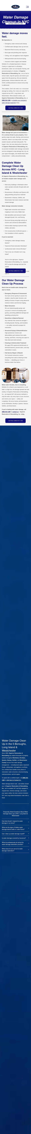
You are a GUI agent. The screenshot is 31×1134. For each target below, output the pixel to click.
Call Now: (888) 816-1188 (15, 23)
